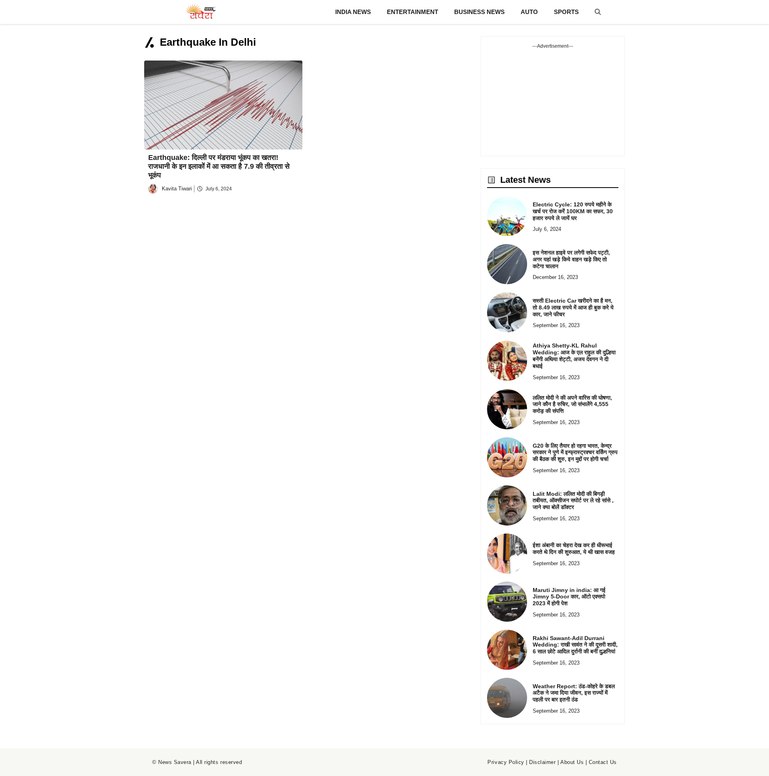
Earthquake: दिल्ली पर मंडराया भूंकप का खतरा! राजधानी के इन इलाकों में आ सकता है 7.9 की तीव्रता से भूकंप (219, 166)
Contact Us (603, 762)
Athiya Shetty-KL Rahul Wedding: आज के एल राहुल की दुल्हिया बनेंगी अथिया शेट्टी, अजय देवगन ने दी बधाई (574, 355)
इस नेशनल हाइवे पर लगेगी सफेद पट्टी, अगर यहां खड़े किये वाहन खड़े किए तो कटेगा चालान (571, 259)
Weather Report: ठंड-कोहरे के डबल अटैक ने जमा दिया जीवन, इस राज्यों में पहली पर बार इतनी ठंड (574, 693)
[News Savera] (200, 12)
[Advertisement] (552, 100)
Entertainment (412, 11)
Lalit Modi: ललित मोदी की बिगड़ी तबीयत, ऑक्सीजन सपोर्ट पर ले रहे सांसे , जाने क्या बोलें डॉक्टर (573, 501)
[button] (598, 12)
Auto (529, 11)
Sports (566, 11)
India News (353, 11)
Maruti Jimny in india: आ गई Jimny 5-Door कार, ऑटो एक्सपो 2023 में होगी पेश (569, 597)
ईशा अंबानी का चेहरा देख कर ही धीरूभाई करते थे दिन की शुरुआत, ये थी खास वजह (574, 548)
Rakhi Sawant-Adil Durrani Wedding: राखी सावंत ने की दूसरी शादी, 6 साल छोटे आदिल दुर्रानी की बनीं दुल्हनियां (575, 645)
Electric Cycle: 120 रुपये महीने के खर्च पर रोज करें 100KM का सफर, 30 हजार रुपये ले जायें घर (573, 211)
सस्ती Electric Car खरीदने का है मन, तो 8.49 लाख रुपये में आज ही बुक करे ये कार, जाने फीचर (573, 307)
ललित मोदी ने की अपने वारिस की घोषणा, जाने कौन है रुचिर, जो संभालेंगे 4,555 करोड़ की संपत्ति (572, 404)
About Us (572, 762)
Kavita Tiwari (177, 189)
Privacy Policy (505, 762)
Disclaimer (542, 762)
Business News (479, 11)
